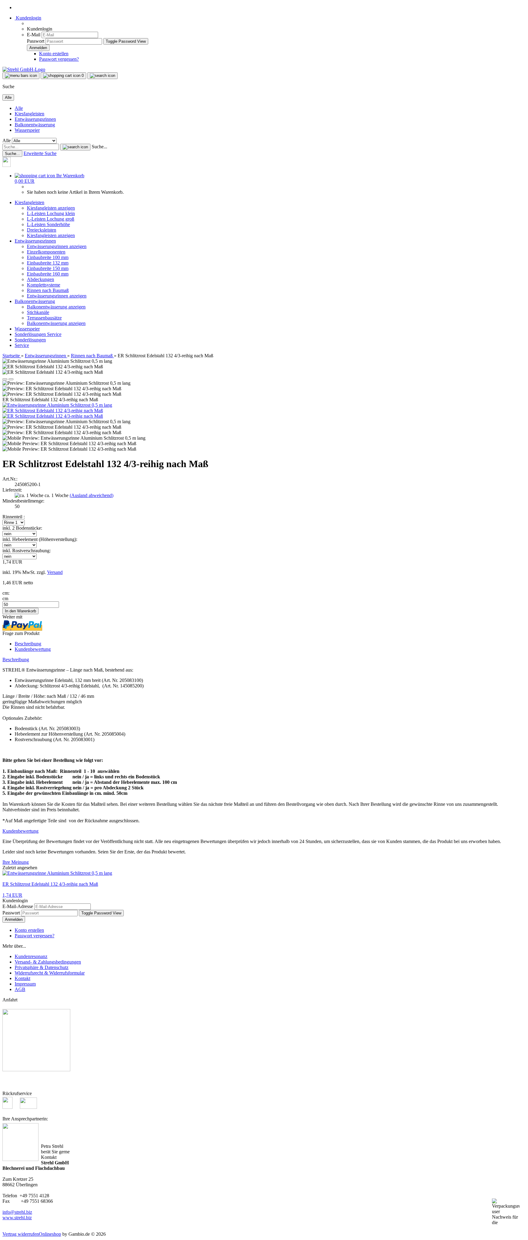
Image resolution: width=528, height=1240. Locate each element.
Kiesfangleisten (29, 113)
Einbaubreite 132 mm (47, 262)
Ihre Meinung (15, 862)
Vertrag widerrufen (20, 1234)
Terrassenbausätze (44, 317)
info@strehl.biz (17, 1212)
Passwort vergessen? (59, 59)
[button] (4, 379)
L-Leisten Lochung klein (51, 213)
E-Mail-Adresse (17, 906)
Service (54, 334)
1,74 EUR (12, 895)
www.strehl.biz (17, 1217)
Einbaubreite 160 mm (47, 273)
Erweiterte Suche (40, 153)
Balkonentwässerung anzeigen (56, 306)
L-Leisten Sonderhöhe (48, 224)
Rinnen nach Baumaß (48, 290)
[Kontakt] (9, 165)
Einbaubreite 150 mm (47, 268)
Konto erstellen (53, 53)
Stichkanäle (38, 312)
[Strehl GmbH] (23, 69)
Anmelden (14, 919)
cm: (5, 593)
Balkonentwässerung (35, 124)
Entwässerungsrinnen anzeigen (56, 246)
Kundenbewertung (33, 649)
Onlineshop (50, 1234)
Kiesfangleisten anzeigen (51, 208)
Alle (19, 108)
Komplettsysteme (43, 284)
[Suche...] (75, 147)
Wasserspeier (27, 130)
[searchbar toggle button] (102, 75)
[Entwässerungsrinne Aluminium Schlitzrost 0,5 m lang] (57, 405)
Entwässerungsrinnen (35, 119)
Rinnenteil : (13, 516)
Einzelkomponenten (46, 251)
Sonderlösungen (31, 334)
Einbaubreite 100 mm (47, 257)
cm (5, 598)
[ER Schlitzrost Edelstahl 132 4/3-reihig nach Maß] (52, 410)
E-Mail (33, 34)
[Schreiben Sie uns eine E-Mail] (28, 1107)
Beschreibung (28, 643)
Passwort (35, 41)
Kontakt (22, 978)
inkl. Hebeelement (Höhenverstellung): (39, 539)
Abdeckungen (40, 279)
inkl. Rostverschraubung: (26, 550)
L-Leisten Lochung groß (50, 219)
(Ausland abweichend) (91, 495)
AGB (20, 989)
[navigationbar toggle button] (20, 75)
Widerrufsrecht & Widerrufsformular (50, 972)
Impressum (25, 983)
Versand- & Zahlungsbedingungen (48, 961)
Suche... (99, 146)
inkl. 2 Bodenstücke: (22, 528)
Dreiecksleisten (41, 229)
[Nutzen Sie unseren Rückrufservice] (10, 1107)
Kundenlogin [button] (28, 17)
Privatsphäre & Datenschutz (41, 967)
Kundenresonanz (31, 956)
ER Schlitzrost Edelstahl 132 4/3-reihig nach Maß (50, 884)
